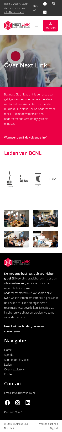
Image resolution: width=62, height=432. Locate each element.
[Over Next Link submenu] (24, 369)
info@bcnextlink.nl (14, 12)
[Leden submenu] (13, 364)
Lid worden (51, 26)
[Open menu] (36, 25)
